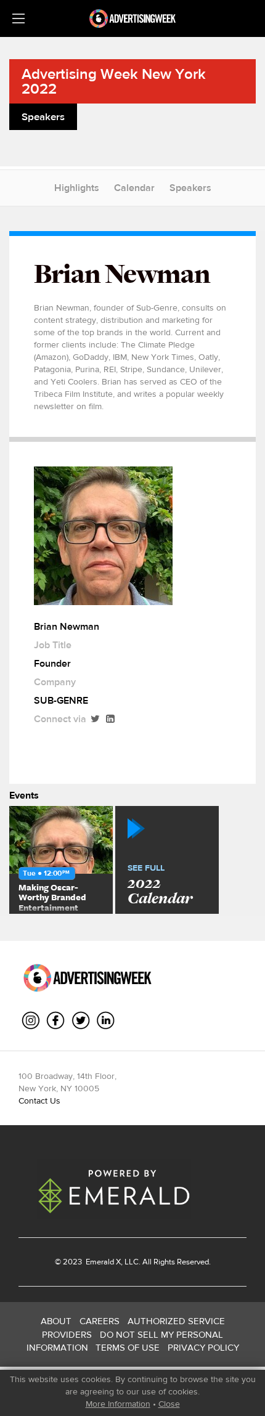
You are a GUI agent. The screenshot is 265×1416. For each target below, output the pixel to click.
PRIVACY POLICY (203, 1347)
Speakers (190, 187)
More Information (118, 1404)
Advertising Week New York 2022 (114, 81)
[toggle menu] (18, 18)
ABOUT (56, 1321)
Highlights (76, 187)
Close (169, 1404)
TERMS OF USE (128, 1347)
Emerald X (102, 1261)
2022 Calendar (160, 885)
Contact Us (39, 1100)
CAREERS (100, 1321)
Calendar (134, 187)
